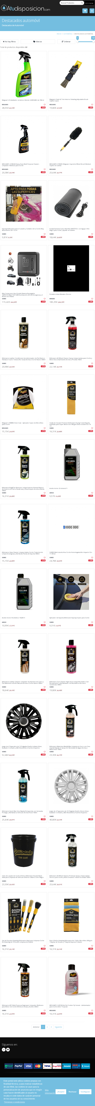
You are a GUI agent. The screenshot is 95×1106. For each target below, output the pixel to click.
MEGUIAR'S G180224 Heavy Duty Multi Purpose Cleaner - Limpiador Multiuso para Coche (21, 164)
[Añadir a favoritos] (44, 104)
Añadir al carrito (24, 113)
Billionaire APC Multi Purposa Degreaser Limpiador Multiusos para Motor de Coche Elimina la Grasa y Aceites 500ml (22, 1006)
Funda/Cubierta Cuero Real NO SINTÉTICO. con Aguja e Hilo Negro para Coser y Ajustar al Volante (69, 229)
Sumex (4, 234)
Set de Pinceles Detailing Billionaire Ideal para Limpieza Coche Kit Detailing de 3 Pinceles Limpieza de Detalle (23, 941)
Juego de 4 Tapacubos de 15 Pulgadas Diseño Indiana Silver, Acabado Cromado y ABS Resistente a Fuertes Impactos (22, 747)
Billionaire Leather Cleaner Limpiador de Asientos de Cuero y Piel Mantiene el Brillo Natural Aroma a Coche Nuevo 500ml (23, 682)
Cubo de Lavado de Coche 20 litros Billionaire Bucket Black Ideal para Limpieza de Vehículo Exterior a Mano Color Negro (23, 876)
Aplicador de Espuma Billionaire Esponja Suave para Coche (69, 618)
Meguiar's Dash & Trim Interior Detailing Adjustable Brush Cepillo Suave (68, 100)
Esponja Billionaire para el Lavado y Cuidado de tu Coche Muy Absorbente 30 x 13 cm (23, 229)
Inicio (59, 34)
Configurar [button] (85, 1092)
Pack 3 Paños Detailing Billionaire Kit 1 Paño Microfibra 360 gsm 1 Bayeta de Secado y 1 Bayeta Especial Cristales (70, 941)
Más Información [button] (50, 1091)
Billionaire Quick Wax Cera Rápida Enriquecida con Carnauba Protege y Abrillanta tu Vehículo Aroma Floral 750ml (22, 812)
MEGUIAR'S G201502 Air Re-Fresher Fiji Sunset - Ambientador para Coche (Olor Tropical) (69, 1006)
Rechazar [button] (72, 1092)
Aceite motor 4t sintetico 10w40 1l (13, 618)
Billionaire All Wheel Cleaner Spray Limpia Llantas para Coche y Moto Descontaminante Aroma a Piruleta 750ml (70, 359)
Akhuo (51, 493)
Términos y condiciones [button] (14, 1102)
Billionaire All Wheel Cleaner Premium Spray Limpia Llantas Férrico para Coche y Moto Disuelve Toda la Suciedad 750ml (69, 876)
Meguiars (5, 104)
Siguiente (58, 1027)
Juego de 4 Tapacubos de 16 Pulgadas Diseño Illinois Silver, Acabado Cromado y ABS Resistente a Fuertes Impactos (69, 812)
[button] (38, 41)
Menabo (52, 299)
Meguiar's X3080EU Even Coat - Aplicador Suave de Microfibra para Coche (22, 423)
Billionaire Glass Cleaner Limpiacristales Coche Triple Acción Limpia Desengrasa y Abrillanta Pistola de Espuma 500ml (22, 553)
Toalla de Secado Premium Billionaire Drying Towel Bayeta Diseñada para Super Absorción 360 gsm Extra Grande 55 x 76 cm (70, 424)
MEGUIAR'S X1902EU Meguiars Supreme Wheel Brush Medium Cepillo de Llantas (70, 164)
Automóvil (67, 34)
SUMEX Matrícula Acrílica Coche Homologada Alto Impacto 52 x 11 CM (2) (70, 553)
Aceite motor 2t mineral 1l (58, 488)
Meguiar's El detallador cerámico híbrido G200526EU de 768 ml (23, 100)
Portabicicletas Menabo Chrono (60, 294)
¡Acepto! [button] (60, 1092)
